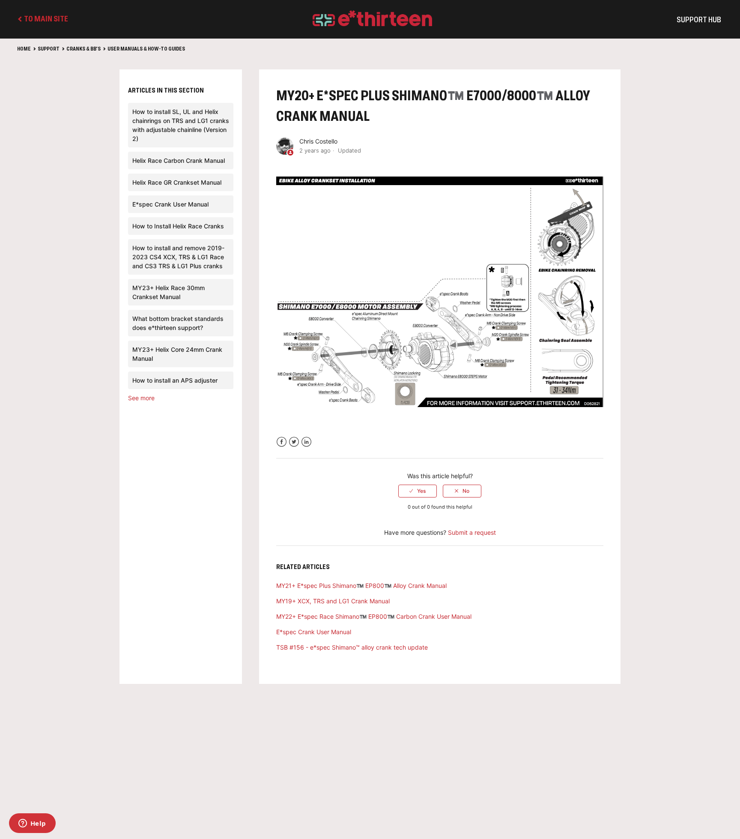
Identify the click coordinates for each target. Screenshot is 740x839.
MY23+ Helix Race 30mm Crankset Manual (168, 292)
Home (24, 49)
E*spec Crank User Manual (170, 204)
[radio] (417, 491)
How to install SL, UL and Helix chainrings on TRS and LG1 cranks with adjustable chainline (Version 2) (180, 125)
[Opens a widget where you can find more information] (32, 824)
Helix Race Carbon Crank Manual (178, 160)
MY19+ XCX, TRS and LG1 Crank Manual (333, 601)
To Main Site (45, 19)
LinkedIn (306, 442)
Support (49, 49)
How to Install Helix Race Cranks (178, 226)
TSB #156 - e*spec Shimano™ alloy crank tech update (352, 647)
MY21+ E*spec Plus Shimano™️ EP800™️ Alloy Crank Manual (361, 585)
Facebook (281, 442)
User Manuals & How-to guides (146, 49)
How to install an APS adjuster (175, 380)
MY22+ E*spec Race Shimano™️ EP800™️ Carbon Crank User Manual (373, 616)
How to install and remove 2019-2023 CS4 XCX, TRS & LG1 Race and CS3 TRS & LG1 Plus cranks (178, 257)
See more (141, 398)
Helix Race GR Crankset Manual (176, 182)
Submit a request (472, 532)
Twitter (294, 442)
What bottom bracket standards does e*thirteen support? (178, 323)
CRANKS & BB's (83, 49)
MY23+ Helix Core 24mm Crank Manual (177, 354)
